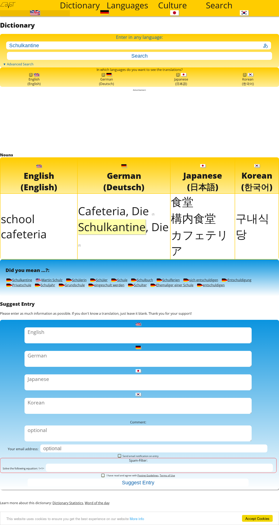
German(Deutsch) (105, 166)
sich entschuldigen (225, 430)
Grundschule (41, 457)
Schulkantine (41, 417)
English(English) (34, 166)
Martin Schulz (115, 417)
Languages (127, 5)
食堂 (182, 305)
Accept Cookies (257, 518)
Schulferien (143, 430)
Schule (27, 430)
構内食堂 (193, 322)
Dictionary (80, 5)
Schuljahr (187, 444)
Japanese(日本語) (180, 166)
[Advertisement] (139, 215)
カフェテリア (199, 346)
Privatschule (124, 444)
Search (219, 5)
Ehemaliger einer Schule (67, 470)
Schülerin (182, 417)
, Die (123, 337)
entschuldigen (168, 470)
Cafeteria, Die (116, 314)
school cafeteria (24, 330)
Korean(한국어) (247, 166)
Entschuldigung (47, 444)
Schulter (206, 457)
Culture (172, 5)
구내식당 (252, 330)
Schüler (234, 417)
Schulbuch (79, 430)
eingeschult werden (129, 457)
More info (137, 518)
